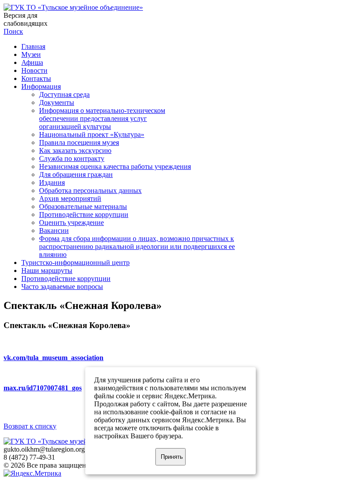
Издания (52, 182)
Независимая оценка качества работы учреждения (115, 166)
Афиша (32, 62)
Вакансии (54, 230)
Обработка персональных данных (90, 190)
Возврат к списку (30, 426)
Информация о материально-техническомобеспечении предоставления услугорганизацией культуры (102, 118)
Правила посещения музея (79, 142)
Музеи (31, 54)
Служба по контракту (71, 158)
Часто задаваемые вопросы (62, 286)
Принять (172, 456)
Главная (33, 46)
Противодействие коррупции (83, 214)
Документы (56, 102)
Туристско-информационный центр (75, 262)
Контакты (36, 78)
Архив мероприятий (70, 198)
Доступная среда (64, 94)
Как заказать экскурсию (75, 150)
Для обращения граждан (76, 174)
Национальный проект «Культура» (91, 134)
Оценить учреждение (71, 222)
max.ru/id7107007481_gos (43, 388)
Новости (34, 70)
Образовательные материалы (83, 206)
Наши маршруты (46, 270)
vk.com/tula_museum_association (53, 357)
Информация (41, 86)
